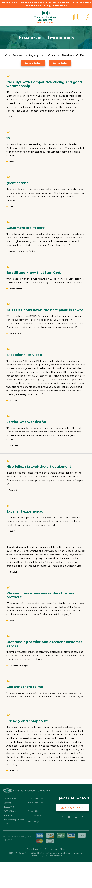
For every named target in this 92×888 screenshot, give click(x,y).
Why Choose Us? (35, 798)
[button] (8, 17)
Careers (7, 802)
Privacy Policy (34, 815)
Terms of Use (10, 807)
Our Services (10, 798)
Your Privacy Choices (14, 819)
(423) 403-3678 (74, 798)
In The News (10, 811)
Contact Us (33, 811)
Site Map (8, 815)
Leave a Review (60, 63)
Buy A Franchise (35, 802)
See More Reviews (33, 63)
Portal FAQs (33, 821)
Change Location (74, 807)
